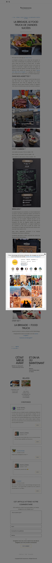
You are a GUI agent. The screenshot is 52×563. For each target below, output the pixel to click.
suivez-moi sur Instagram (33, 256)
